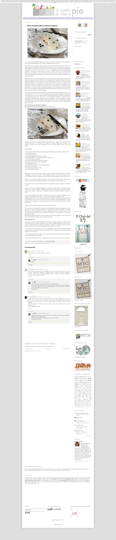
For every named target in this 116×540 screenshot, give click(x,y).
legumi (83, 396)
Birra (85, 401)
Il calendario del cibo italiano (82, 413)
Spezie (76, 377)
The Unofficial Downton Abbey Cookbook (40, 70)
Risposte (31, 257)
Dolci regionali (77, 407)
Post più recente (28, 348)
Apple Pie (26, 18)
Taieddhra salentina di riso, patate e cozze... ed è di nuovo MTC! (86, 104)
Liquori (84, 404)
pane (87, 393)
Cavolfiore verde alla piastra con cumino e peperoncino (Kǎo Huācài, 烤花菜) (82, 427)
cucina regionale (85, 386)
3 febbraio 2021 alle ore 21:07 (43, 296)
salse (83, 395)
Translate (85, 42)
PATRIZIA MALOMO (32, 296)
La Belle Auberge (79, 420)
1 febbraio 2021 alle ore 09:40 (42, 259)
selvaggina (88, 400)
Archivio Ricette (33, 18)
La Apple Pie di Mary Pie (30, 508)
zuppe (76, 395)
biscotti (79, 401)
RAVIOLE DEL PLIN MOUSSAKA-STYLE (85, 154)
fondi (89, 396)
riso (82, 400)
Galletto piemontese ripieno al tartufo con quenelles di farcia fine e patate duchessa (86, 83)
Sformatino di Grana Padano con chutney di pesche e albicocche (82, 422)
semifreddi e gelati (87, 403)
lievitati (76, 392)
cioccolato (80, 393)
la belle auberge (31, 269)
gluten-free (40, 243)
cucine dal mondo (80, 380)
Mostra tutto (89, 435)
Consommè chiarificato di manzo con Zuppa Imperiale (85, 144)
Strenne (76, 400)
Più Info (59, 2)
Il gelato (83, 133)
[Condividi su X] (51, 241)
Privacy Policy (52, 18)
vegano (83, 392)
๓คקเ (32, 259)
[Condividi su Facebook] (52, 241)
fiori (80, 403)
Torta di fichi (78, 418)
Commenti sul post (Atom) (35, 350)
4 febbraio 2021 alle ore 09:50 (42, 313)
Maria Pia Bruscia (40, 508)
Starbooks (45, 243)
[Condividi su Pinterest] (54, 241)
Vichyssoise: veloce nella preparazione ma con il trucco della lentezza (82, 433)
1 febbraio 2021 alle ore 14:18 (41, 269)
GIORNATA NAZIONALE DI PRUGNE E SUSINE (83, 415)
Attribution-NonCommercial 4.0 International (34, 511)
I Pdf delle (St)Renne (42, 18)
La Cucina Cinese (79, 425)
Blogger (60, 524)
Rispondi (30, 254)
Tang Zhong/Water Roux (85, 405)
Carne (29, 243)
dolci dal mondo (79, 389)
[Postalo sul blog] (50, 241)
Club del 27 (82, 397)
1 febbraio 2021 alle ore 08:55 (37, 251)
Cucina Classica (34, 243)
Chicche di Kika (79, 417)
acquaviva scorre (79, 430)
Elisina (29, 251)
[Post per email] (46, 241)
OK (63, 2)
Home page (47, 348)
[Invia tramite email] (49, 241)
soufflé (78, 404)
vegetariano (83, 379)
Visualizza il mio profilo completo (81, 461)
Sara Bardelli (61, 520)
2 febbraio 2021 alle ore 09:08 (42, 282)
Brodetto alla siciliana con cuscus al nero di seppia (85, 165)
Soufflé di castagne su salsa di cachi (86, 125)
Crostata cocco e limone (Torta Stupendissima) (85, 115)
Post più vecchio (66, 348)
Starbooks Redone (37, 94)
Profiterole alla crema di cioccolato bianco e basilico (86, 72)
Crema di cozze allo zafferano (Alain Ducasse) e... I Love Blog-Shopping (85, 94)
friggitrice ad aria (84, 407)
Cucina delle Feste (84, 387)
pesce (89, 384)
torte (90, 392)
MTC (80, 384)
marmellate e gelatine (81, 399)
